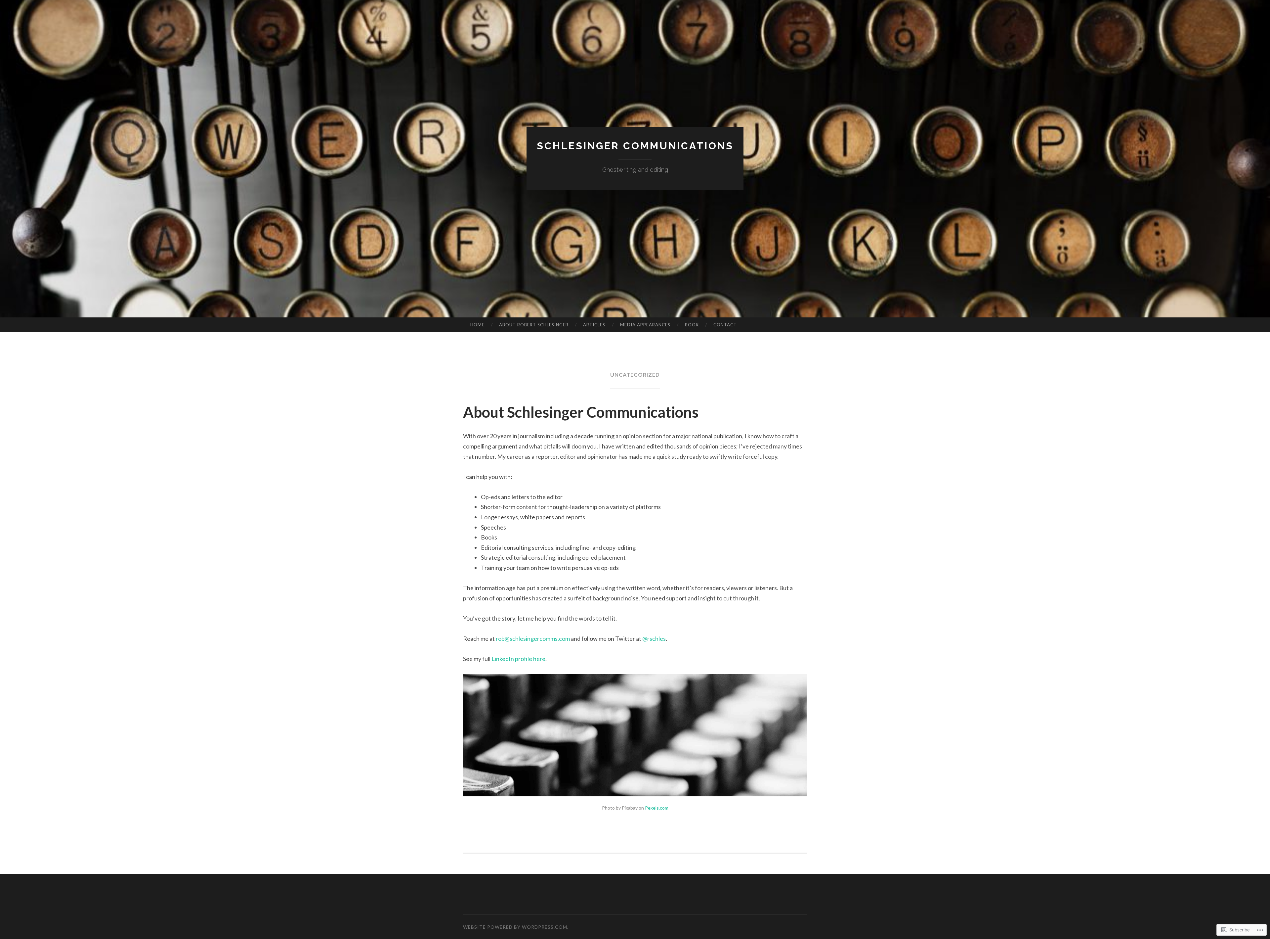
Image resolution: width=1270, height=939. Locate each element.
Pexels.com (656, 808)
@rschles (654, 638)
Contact (725, 324)
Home (477, 324)
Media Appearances (645, 324)
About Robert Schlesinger (534, 324)
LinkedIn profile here (518, 658)
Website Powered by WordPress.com (515, 927)
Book (692, 324)
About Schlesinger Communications (580, 412)
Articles (594, 324)
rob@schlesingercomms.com (533, 638)
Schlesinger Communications (635, 146)
